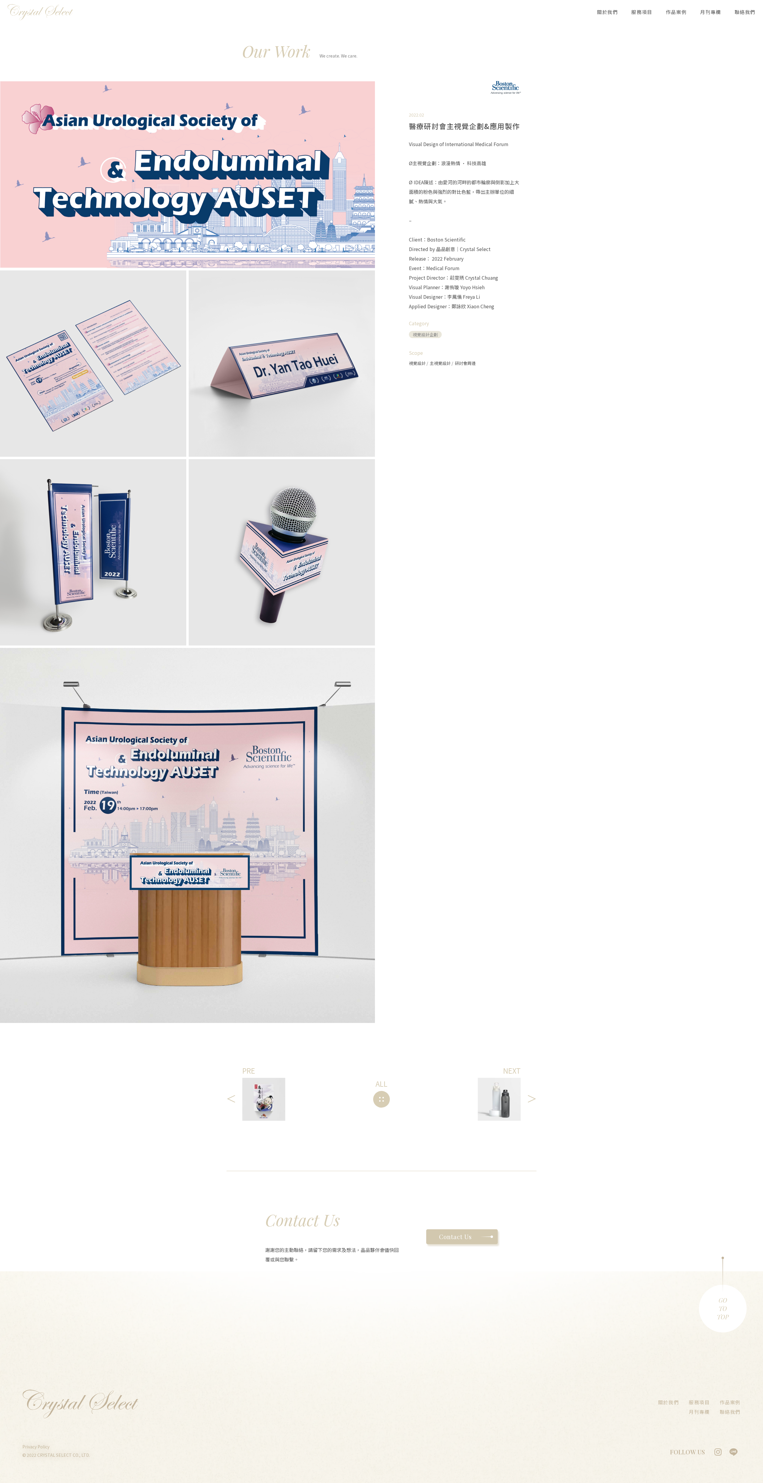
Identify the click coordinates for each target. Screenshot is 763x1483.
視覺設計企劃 (425, 335)
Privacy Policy (35, 1447)
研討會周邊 (465, 363)
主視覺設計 (441, 363)
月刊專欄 (710, 12)
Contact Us (455, 1237)
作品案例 (676, 12)
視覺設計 (418, 363)
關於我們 (607, 12)
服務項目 (641, 12)
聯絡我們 (745, 12)
